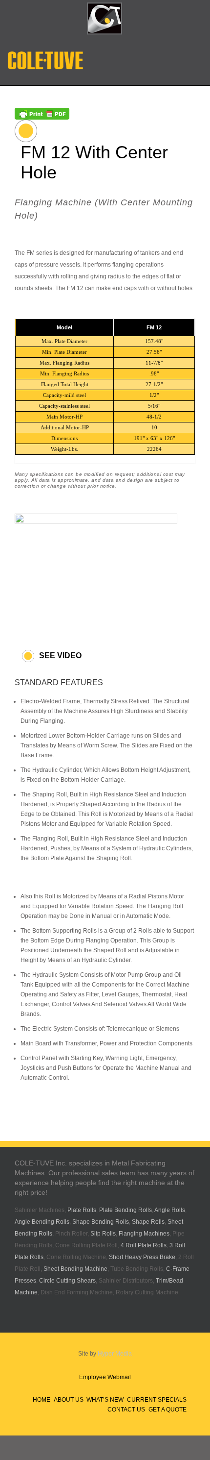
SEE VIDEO (60, 655)
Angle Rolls (169, 1210)
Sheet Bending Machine (75, 1268)
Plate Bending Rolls (125, 1210)
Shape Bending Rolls (100, 1221)
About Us (69, 1399)
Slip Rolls (103, 1233)
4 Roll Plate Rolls (144, 1245)
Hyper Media (115, 1353)
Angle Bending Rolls (42, 1221)
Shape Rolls (148, 1221)
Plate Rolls (81, 1210)
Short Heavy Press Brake (142, 1257)
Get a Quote (167, 1409)
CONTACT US (126, 1409)
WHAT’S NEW (105, 1399)
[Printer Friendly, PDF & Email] (42, 113)
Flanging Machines (144, 1233)
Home (41, 1399)
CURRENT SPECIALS (157, 1399)
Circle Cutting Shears (67, 1280)
